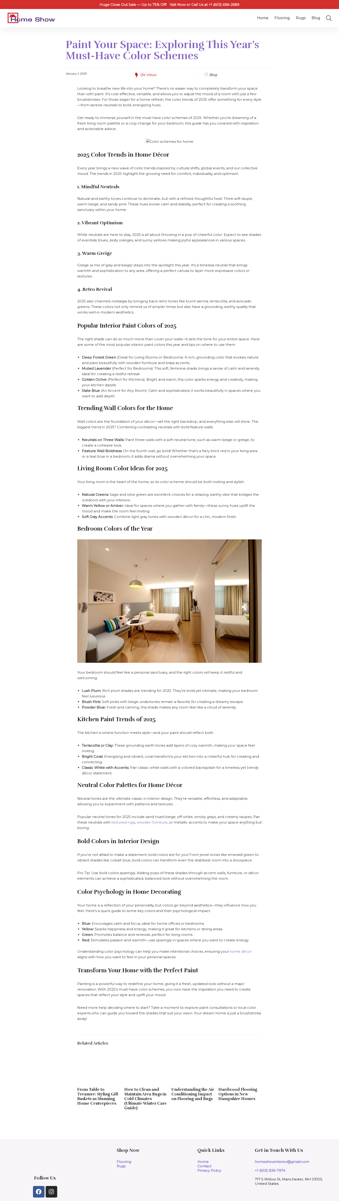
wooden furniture (152, 822)
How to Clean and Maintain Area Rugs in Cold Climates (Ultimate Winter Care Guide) (145, 1098)
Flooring (282, 18)
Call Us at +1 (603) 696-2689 (215, 4)
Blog (316, 18)
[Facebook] (39, 1192)
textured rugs (123, 822)
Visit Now (178, 4)
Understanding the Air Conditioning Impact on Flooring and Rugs (192, 1094)
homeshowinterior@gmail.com (282, 1161)
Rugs (301, 18)
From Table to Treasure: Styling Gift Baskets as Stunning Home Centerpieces (97, 1096)
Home (262, 18)
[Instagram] (51, 1192)
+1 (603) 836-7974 (270, 1170)
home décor (241, 951)
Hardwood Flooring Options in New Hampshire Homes (237, 1094)
